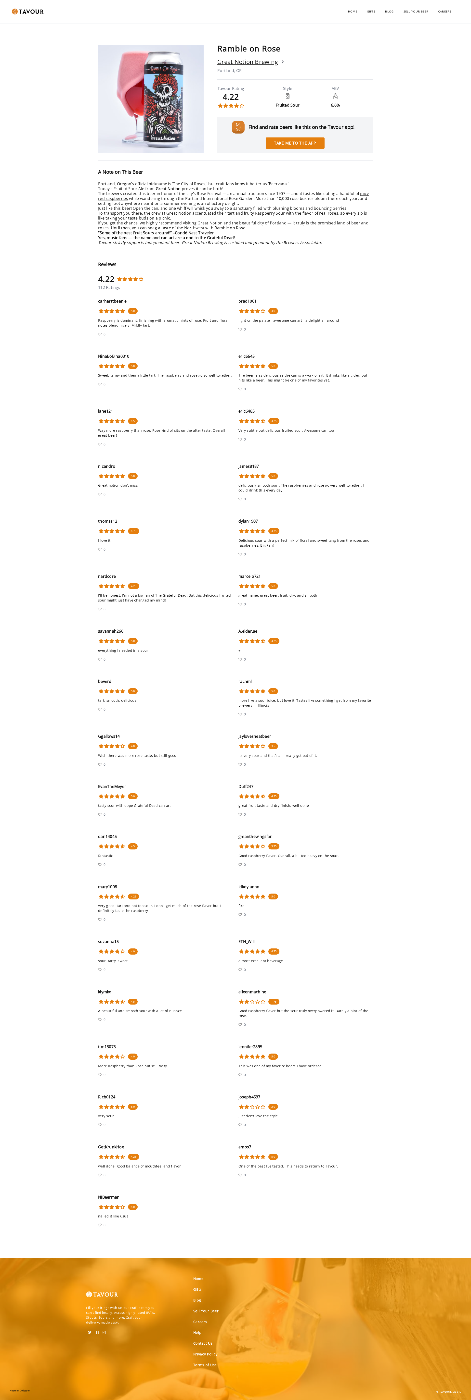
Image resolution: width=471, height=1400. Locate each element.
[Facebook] (97, 1331)
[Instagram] (104, 1331)
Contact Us (203, 1343)
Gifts (371, 11)
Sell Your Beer (416, 11)
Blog (389, 11)
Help (197, 1332)
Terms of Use (205, 1365)
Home (352, 11)
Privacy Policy (205, 1354)
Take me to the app (295, 143)
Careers (444, 11)
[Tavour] (102, 1296)
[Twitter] (90, 1331)
